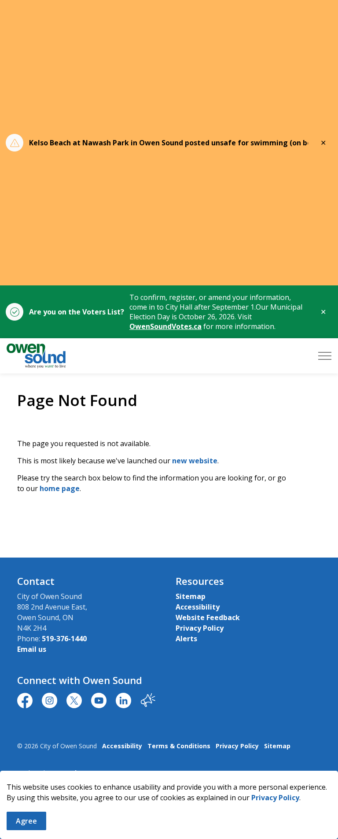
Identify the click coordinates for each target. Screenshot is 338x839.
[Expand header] (325, 355)
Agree (26, 821)
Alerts (186, 638)
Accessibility (198, 607)
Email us (31, 649)
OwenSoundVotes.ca (165, 326)
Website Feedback (208, 617)
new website (194, 461)
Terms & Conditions (178, 746)
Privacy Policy (275, 797)
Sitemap (191, 596)
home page (60, 488)
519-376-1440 (64, 638)
